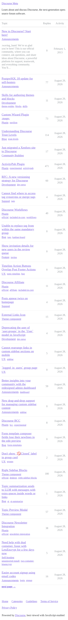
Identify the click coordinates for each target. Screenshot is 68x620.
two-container (27, 561)
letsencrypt (7, 564)
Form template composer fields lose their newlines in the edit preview (18, 437)
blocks (18, 106)
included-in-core (17, 217)
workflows (31, 217)
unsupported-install (10, 561)
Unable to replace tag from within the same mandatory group (18, 229)
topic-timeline (13, 274)
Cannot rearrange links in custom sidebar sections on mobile (18, 351)
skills (25, 106)
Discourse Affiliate (13, 282)
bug (23, 274)
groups (10, 461)
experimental (16, 168)
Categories (17, 601)
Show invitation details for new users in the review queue (18, 249)
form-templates (14, 445)
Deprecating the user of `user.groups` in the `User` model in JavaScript (17, 331)
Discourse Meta (10, 3)
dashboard (24, 392)
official (5, 217)
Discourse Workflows (15, 209)
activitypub (28, 168)
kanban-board (18, 237)
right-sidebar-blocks (27, 478)
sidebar (10, 359)
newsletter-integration (20, 534)
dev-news (21, 184)
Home (5, 601)
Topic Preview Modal (15, 509)
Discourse (20, 615)
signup (29, 580)
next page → (9, 586)
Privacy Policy (9, 607)
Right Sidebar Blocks (14, 470)
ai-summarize (16, 501)
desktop (13, 478)
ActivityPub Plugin (13, 164)
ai (8, 501)
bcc (11, 425)
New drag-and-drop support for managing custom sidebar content (19, 404)
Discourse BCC (11, 420)
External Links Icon (13, 314)
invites (14, 257)
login (22, 580)
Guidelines (31, 601)
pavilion (13, 122)
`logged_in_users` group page (19, 367)
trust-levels (13, 139)
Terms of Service (49, 601)
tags (13, 201)
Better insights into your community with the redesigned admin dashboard (19, 384)
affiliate (13, 290)
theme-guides (8, 106)
